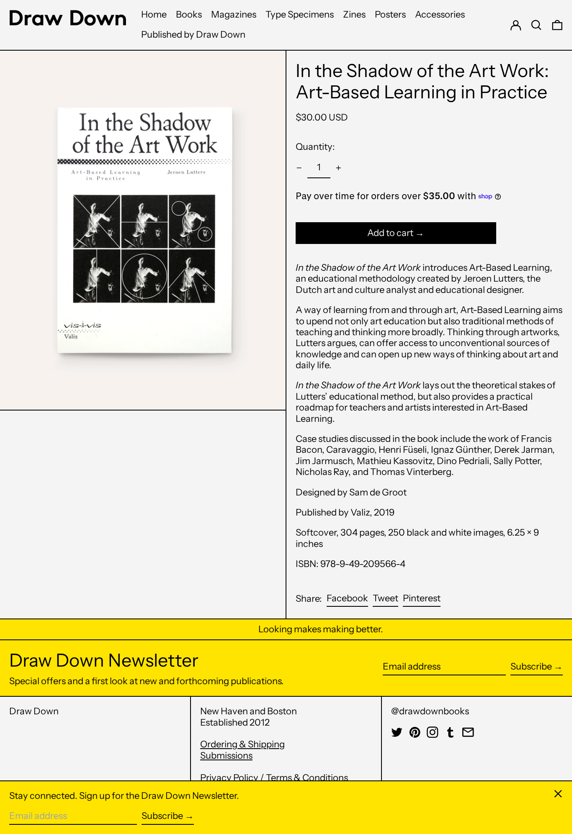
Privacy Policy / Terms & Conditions (274, 777)
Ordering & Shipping (242, 744)
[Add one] (338, 168)
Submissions (226, 755)
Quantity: (315, 146)
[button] (536, 25)
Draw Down (34, 711)
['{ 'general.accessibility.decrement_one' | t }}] (299, 168)
